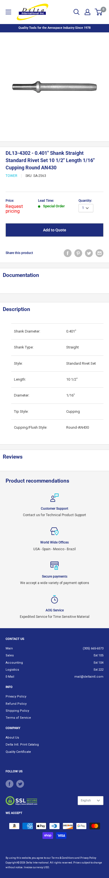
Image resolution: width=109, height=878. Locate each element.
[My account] (87, 12)
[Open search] (77, 12)
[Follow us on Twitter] (20, 784)
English (86, 800)
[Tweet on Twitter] (89, 253)
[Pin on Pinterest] (78, 253)
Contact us (15, 639)
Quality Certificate (18, 752)
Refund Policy (16, 704)
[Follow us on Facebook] (9, 784)
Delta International (37, 862)
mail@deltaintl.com (88, 676)
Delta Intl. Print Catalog (22, 744)
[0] (98, 12)
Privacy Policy (16, 696)
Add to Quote (54, 230)
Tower (11, 176)
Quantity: (85, 201)
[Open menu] (8, 12)
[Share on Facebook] (68, 253)
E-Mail (10, 676)
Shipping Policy (17, 711)
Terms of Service (18, 718)
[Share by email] (99, 253)
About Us (12, 737)
